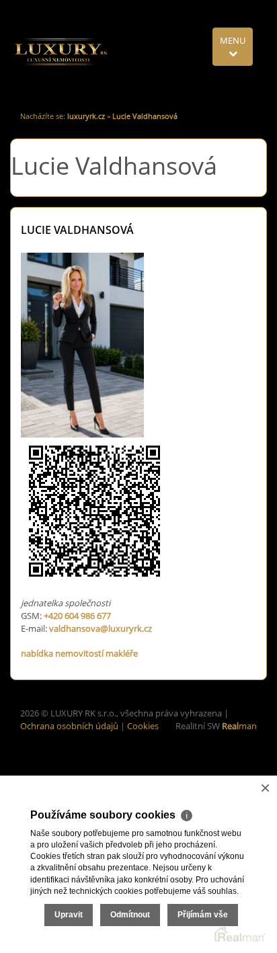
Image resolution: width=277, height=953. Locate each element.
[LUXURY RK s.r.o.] (61, 51)
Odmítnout (130, 914)
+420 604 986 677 (77, 616)
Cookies (143, 726)
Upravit (68, 914)
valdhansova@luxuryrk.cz (100, 628)
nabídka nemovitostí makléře (79, 653)
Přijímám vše (202, 914)
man (239, 726)
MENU (232, 40)
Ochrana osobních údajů (69, 726)
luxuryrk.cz (86, 116)
